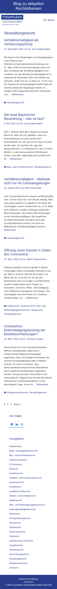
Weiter (18, 404)
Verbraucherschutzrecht (21, 541)
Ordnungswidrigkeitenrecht (22, 509)
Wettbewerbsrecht (18, 563)
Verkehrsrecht (16, 550)
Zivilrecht (13, 568)
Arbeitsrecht (13, 306)
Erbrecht (13, 469)
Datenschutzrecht (18, 460)
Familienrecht (16, 473)
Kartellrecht (15, 487)
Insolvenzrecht (27, 306)
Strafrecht (14, 536)
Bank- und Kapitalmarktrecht (23, 451)
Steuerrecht (37, 310)
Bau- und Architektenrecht (20, 167)
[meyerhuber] (12, 20)
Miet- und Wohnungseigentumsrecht (27, 505)
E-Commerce (15, 464)
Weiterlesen (18, 94)
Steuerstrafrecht (17, 532)
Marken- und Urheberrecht (22, 496)
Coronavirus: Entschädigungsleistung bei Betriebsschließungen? (24, 330)
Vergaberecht (15, 545)
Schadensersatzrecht (17, 392)
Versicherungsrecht (18, 554)
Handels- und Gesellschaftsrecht (25, 478)
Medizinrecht (15, 500)
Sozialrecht (14, 523)
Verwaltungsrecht (15, 102)
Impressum (29, 582)
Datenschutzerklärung (28, 579)
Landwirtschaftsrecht (19, 491)
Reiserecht (14, 514)
